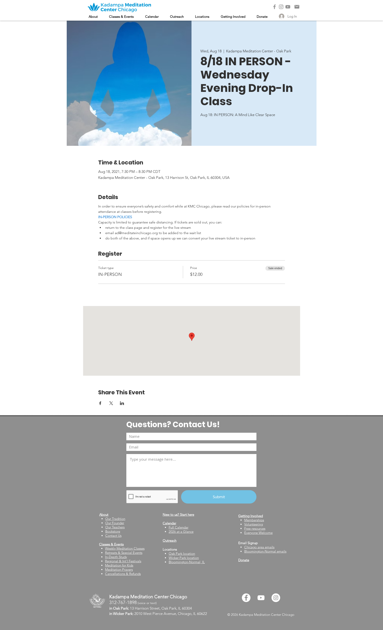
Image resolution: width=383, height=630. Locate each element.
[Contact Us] (297, 7)
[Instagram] (281, 7)
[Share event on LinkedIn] (122, 403)
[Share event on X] (111, 403)
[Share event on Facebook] (100, 403)
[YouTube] (288, 7)
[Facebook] (274, 7)
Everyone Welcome (258, 533)
